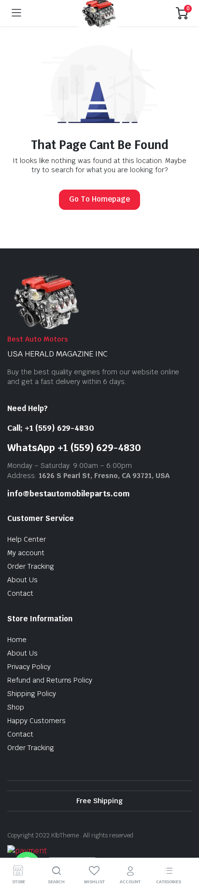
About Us (22, 579)
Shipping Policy (31, 693)
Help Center (26, 539)
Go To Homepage (99, 199)
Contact (20, 593)
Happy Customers (36, 720)
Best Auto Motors (37, 339)
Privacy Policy (29, 666)
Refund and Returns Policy (49, 680)
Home (17, 639)
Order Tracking (30, 566)
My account (25, 552)
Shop (15, 707)
